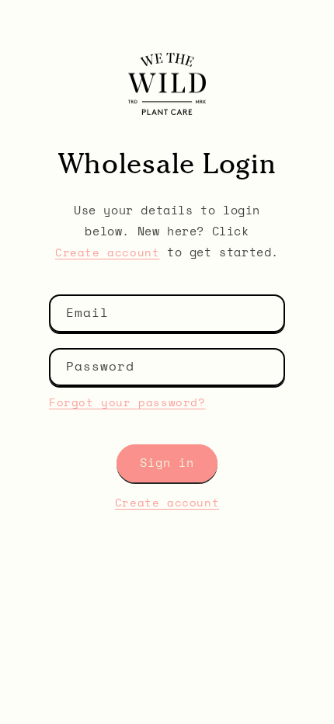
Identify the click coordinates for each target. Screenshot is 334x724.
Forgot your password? (127, 403)
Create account (107, 253)
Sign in (167, 463)
